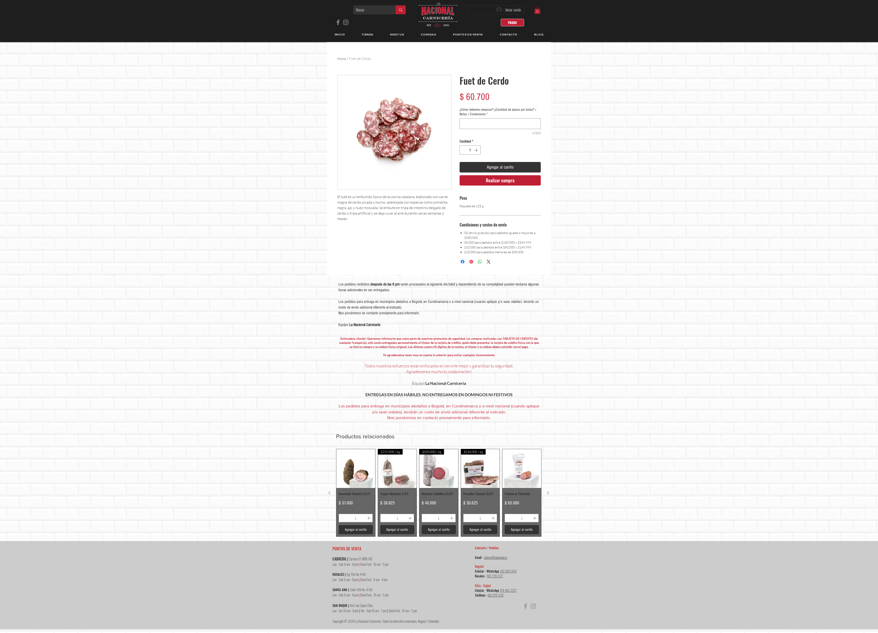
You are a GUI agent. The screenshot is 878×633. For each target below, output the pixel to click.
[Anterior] (329, 493)
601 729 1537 (495, 576)
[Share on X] (488, 261)
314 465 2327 (508, 590)
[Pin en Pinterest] (471, 261)
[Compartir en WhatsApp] (480, 261)
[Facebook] (338, 22)
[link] (537, 10)
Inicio (341, 58)
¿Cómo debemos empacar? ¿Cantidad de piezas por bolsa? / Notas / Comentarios (498, 112)
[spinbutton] (470, 150)
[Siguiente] (548, 493)
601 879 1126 (495, 595)
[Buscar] (400, 9)
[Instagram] (345, 22)
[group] (439, 493)
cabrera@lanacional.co (495, 557)
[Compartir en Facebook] (462, 261)
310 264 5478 (508, 571)
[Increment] (477, 150)
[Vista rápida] (355, 468)
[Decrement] (463, 150)
